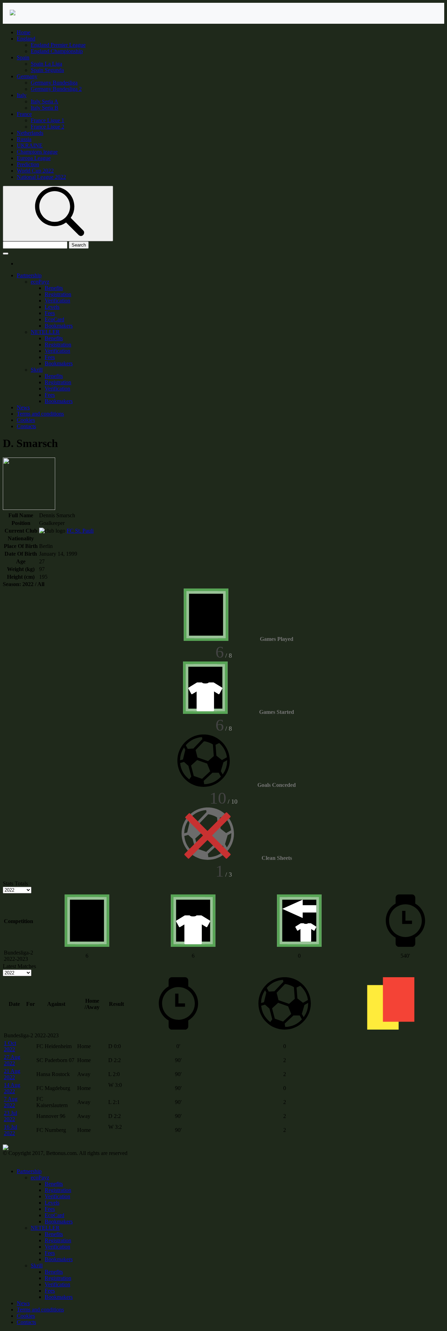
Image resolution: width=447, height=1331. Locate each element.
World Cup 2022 (35, 171)
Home (23, 32)
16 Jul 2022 (10, 1130)
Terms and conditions (40, 414)
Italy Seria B (44, 108)
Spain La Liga (46, 64)
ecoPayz (40, 282)
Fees (50, 313)
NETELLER (45, 332)
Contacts (26, 426)
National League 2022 (41, 177)
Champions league (37, 152)
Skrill (37, 370)
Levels (52, 307)
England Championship (57, 51)
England (26, 39)
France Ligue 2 (47, 127)
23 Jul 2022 (10, 1116)
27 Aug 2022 (12, 1060)
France (24, 114)
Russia (24, 139)
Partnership (29, 275)
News (23, 407)
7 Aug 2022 (10, 1102)
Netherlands (30, 133)
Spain (23, 57)
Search (79, 245)
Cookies (26, 420)
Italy (22, 95)
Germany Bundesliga (54, 83)
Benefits (54, 288)
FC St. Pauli (80, 531)
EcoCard (54, 319)
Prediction (28, 164)
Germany (27, 76)
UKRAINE (30, 145)
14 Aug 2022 (12, 1088)
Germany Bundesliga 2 (56, 89)
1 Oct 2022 (10, 1046)
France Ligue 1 (47, 120)
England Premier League (58, 45)
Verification (57, 301)
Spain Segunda (47, 70)
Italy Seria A (44, 101)
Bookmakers (59, 326)
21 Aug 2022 (12, 1074)
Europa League (34, 158)
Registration (58, 294)
